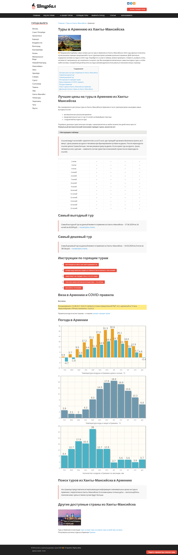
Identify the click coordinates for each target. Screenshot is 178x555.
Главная (36, 15)
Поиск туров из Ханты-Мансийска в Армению (75, 87)
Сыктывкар (36, 84)
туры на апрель (96, 530)
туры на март (86, 530)
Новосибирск (37, 66)
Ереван (92, 532)
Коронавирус (126, 15)
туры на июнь (117, 530)
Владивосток (37, 43)
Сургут (34, 80)
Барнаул (35, 39)
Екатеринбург (37, 50)
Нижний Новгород (39, 63)
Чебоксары (36, 98)
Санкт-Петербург (38, 32)
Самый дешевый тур (66, 77)
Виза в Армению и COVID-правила (71, 82)
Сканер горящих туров (137, 9)
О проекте (68, 548)
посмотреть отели (87, 227)
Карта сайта (77, 548)
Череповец (36, 101)
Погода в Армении (65, 84)
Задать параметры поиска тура (161, 552)
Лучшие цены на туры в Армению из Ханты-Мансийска (78, 73)
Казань (35, 53)
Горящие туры (82, 15)
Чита (34, 105)
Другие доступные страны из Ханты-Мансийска (76, 89)
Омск (34, 70)
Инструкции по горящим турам (70, 80)
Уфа (34, 91)
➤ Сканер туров (66, 15)
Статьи (113, 15)
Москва (35, 29)
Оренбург (36, 73)
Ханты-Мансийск (38, 94)
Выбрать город (98, 15)
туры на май (107, 530)
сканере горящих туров (101, 313)
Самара (35, 77)
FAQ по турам (48, 15)
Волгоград (36, 46)
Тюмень (35, 87)
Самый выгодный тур (66, 75)
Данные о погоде (36, 550)
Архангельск (37, 36)
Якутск (34, 108)
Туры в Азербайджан (71, 521)
